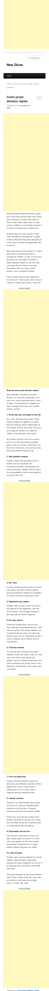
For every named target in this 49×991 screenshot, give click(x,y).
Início (9, 76)
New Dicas (15, 64)
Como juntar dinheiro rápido (17, 99)
